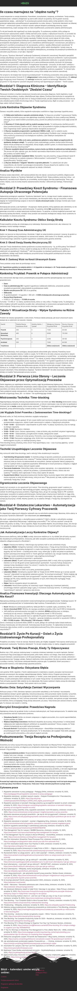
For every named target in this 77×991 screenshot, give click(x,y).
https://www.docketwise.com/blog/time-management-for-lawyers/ (32, 837)
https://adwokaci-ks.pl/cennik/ (14, 882)
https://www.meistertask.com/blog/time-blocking (43, 898)
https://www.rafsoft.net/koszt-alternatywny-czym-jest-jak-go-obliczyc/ (29, 866)
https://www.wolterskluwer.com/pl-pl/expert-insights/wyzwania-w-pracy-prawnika (37, 812)
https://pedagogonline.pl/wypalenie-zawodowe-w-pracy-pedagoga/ (28, 794)
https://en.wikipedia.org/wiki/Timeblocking (60, 905)
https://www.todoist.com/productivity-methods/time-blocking (26, 903)
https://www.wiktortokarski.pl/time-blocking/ (24, 916)
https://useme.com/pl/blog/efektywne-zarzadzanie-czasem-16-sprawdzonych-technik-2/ (40, 939)
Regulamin (4, 987)
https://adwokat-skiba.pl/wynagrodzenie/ (18, 887)
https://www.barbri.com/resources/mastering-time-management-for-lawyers (31, 832)
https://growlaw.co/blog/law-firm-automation (20, 846)
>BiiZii (25, 3)
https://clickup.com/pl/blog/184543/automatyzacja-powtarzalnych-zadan (30, 943)
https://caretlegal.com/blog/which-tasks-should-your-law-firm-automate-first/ (31, 841)
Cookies (3, 977)
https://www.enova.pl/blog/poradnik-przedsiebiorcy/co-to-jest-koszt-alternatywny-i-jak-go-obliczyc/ (40, 862)
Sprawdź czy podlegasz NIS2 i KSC (41, 973)
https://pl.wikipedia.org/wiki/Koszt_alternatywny (21, 871)
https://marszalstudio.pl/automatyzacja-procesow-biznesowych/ (41, 850)
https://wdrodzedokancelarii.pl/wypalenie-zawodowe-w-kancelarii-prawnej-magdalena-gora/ (37, 823)
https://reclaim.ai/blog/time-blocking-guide (19, 921)
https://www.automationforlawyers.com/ (18, 948)
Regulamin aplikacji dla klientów (12, 984)
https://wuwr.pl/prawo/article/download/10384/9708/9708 (25, 828)
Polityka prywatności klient (10, 980)
